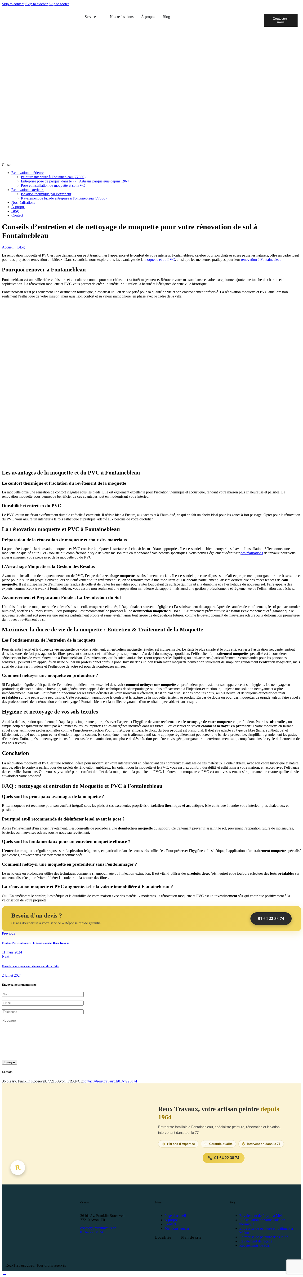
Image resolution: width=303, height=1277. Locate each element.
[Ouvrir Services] (100, 17)
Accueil (7, 247)
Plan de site (191, 1237)
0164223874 (127, 1081)
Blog (21, 247)
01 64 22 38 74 (271, 918)
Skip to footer (59, 4)
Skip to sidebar (36, 4)
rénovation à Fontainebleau (261, 259)
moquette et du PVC (159, 259)
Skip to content (13, 4)
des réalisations (252, 553)
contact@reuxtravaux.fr (100, 1081)
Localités (163, 1237)
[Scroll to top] (4, 1273)
